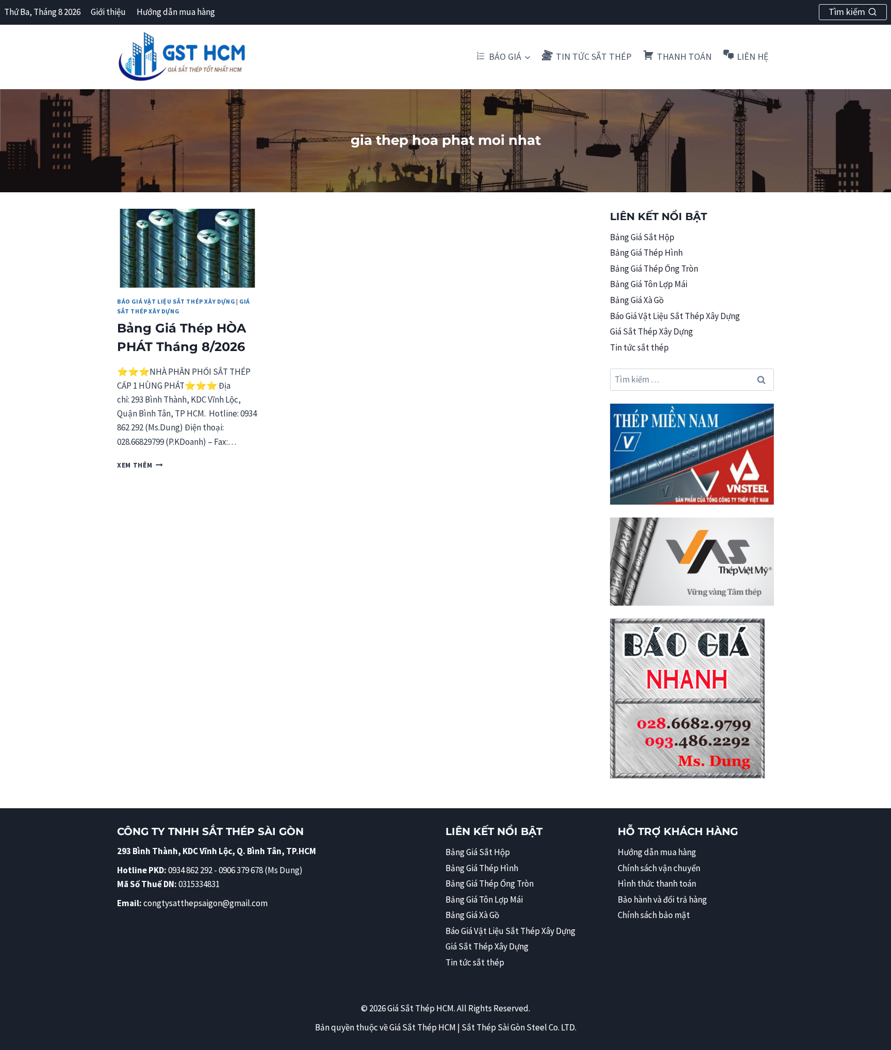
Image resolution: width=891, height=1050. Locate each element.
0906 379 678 (242, 870)
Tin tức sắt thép (639, 347)
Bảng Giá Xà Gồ (637, 300)
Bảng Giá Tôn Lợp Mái (648, 284)
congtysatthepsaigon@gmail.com (205, 903)
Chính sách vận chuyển (659, 868)
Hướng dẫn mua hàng (176, 12)
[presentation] (187, 248)
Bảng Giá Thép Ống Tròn (654, 268)
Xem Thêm (140, 465)
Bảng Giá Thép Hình (646, 252)
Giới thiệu (108, 12)
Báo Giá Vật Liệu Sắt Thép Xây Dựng (176, 301)
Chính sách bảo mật (654, 915)
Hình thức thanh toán (657, 883)
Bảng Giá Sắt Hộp (642, 237)
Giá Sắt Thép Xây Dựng (651, 331)
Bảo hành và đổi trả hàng (662, 899)
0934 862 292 (190, 870)
